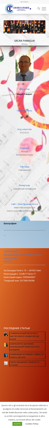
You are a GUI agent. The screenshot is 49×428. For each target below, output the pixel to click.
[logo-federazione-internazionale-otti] (20, 9)
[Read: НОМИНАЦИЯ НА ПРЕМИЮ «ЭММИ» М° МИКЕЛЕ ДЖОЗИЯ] (6, 355)
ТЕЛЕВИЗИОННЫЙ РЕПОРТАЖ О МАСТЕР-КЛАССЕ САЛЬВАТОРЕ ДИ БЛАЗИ (24, 336)
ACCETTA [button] (17, 424)
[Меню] (42, 9)
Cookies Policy (31, 423)
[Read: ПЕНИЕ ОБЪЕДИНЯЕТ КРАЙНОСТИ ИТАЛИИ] (6, 363)
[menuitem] (37, 9)
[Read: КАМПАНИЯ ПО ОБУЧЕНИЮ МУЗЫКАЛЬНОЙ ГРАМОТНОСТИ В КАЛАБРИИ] (6, 345)
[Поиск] (37, 9)
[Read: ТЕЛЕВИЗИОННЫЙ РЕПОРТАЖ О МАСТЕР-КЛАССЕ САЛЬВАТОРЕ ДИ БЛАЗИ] (6, 334)
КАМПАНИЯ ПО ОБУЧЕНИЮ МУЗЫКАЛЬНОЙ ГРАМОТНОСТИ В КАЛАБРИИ (24, 347)
